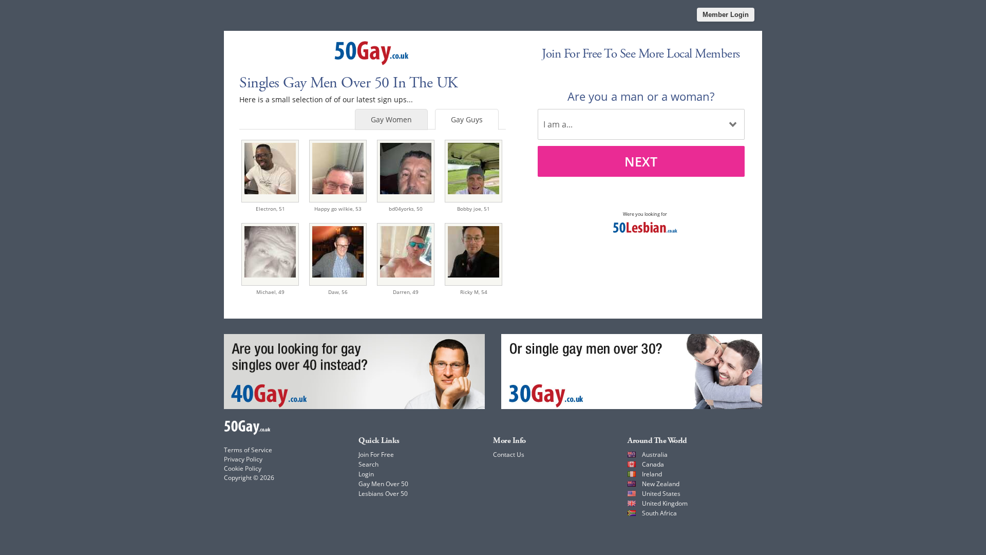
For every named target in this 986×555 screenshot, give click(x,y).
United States (661, 493)
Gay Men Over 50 (383, 483)
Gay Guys (467, 119)
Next (640, 161)
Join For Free (376, 454)
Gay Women (391, 119)
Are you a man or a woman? (640, 96)
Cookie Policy (242, 468)
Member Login (726, 14)
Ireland (652, 474)
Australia (655, 454)
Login (366, 474)
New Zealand (660, 483)
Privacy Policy (243, 459)
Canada (653, 464)
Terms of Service (248, 450)
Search (368, 464)
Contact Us (508, 454)
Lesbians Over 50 (383, 493)
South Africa (659, 513)
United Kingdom (665, 503)
